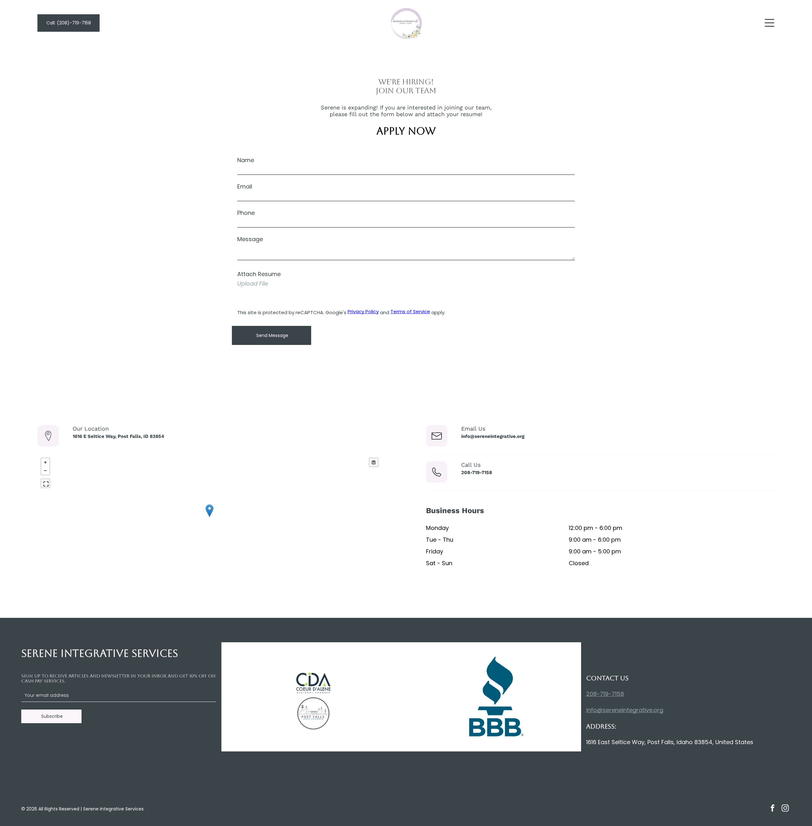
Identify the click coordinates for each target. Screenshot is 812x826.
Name (245, 160)
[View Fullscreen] (45, 483)
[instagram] (785, 809)
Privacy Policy (363, 311)
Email (244, 186)
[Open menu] (769, 23)
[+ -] (209, 517)
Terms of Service (410, 311)
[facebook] (772, 809)
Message (250, 239)
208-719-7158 (605, 694)
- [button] (45, 470)
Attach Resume (259, 274)
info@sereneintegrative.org (624, 710)
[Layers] (374, 462)
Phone (246, 213)
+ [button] (45, 462)
